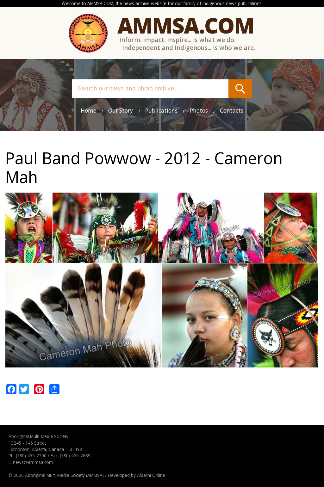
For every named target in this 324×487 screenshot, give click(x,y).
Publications (161, 110)
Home (88, 110)
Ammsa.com (185, 25)
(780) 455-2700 (31, 456)
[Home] (88, 33)
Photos (199, 110)
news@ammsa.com (33, 462)
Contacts (231, 110)
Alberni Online (151, 475)
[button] (28, 259)
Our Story (120, 110)
